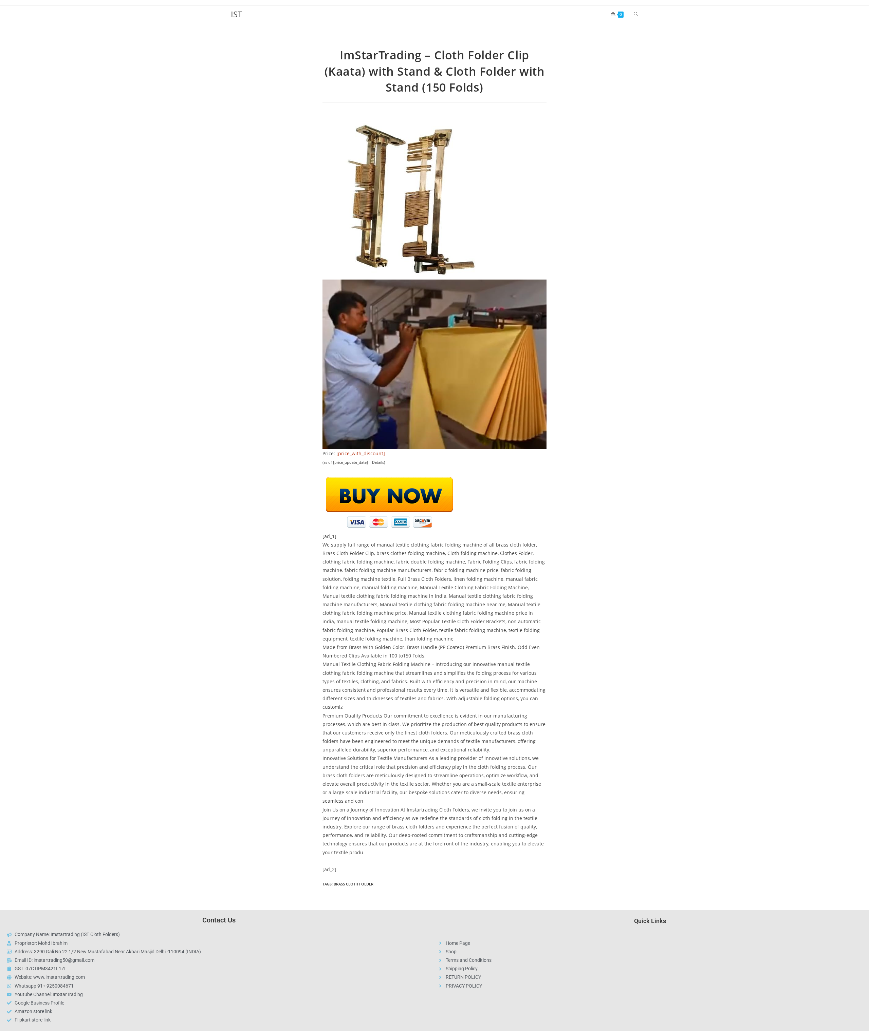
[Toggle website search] (636, 14)
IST (236, 14)
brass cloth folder (353, 883)
